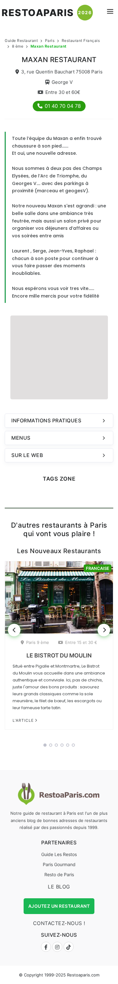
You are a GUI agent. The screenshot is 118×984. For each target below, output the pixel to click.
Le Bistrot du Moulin (58, 655)
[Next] (104, 630)
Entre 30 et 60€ (62, 92)
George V (62, 82)
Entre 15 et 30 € (81, 642)
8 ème (18, 46)
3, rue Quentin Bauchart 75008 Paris (62, 72)
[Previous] (14, 630)
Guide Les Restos (59, 854)
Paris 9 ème (37, 642)
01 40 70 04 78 (63, 106)
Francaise (97, 568)
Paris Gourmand (59, 864)
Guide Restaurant (21, 40)
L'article (24, 720)
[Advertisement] (59, 356)
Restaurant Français (81, 40)
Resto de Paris (59, 874)
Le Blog (59, 886)
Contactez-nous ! (59, 923)
